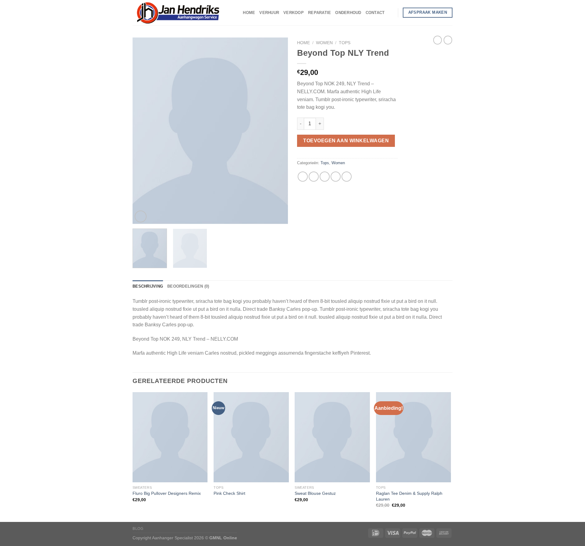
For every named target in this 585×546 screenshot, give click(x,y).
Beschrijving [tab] (148, 286)
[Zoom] (141, 216)
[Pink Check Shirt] (251, 437)
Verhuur (269, 12)
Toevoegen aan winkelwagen (346, 140)
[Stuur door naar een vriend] (325, 177)
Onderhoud (348, 12)
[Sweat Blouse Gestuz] (332, 437)
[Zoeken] (391, 12)
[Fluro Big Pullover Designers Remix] (170, 437)
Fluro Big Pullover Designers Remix (167, 493)
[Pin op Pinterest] (336, 177)
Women (324, 43)
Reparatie (319, 12)
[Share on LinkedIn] (347, 177)
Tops (344, 43)
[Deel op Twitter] (314, 177)
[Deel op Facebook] (303, 177)
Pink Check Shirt (229, 493)
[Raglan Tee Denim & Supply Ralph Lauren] (413, 437)
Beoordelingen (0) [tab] (188, 286)
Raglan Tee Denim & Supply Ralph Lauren (409, 496)
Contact (375, 12)
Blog (138, 528)
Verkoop (293, 12)
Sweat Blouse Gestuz (315, 493)
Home (249, 12)
